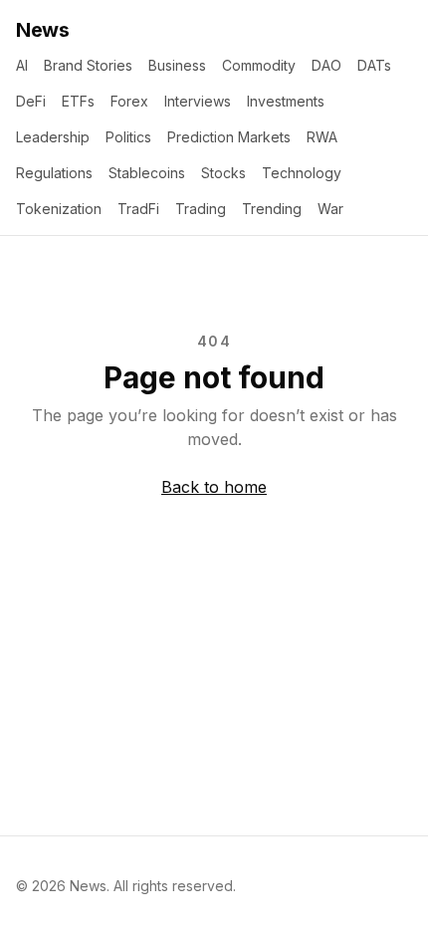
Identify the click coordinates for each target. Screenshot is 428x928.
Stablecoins (146, 172)
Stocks (223, 172)
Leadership (53, 136)
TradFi (138, 208)
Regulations (54, 172)
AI (22, 65)
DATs (374, 65)
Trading (200, 208)
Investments (285, 101)
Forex (129, 101)
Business (177, 65)
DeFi (31, 101)
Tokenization (59, 208)
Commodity (259, 65)
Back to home (214, 487)
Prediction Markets (229, 136)
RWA (322, 136)
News (42, 30)
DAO (326, 65)
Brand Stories (88, 65)
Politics (128, 136)
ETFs (78, 101)
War (330, 208)
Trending (272, 208)
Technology (301, 172)
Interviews (197, 101)
